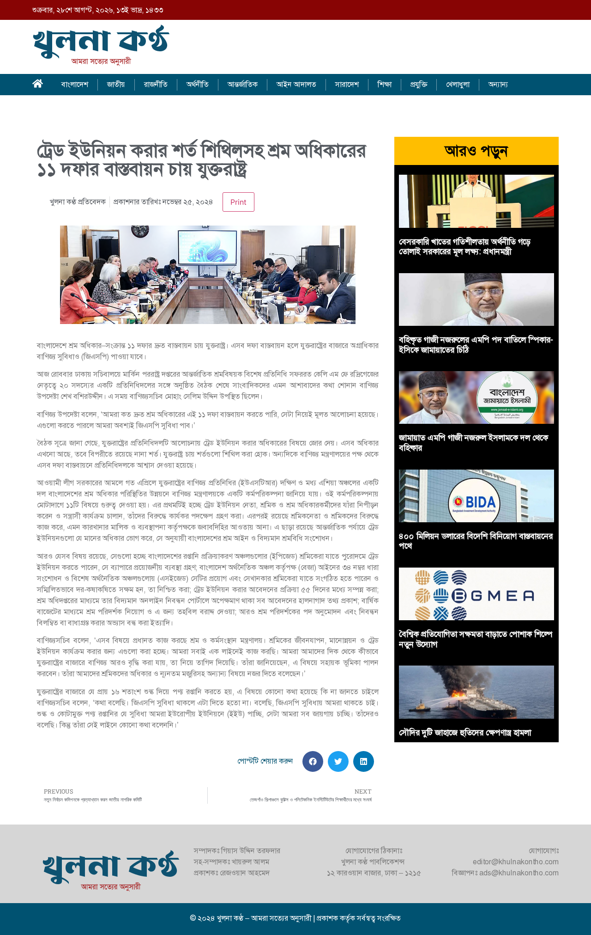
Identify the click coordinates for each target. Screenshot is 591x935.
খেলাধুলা (458, 84)
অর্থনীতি (198, 84)
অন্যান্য (498, 84)
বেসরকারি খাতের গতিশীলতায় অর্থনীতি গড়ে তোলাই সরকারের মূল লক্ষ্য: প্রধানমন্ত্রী (465, 246)
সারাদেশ (347, 84)
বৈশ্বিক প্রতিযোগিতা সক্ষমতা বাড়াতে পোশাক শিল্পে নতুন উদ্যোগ (475, 639)
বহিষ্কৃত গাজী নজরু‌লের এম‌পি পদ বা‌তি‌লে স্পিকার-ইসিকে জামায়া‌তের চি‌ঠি (476, 344)
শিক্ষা (385, 84)
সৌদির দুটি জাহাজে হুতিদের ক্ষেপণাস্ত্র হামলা (465, 732)
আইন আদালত (296, 84)
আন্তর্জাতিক (243, 84)
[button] (312, 761)
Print (238, 202)
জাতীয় (116, 84)
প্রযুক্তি (418, 84)
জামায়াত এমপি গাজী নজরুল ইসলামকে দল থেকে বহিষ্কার (473, 442)
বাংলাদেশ (74, 84)
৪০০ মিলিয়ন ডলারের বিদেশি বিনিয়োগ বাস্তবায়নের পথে (476, 541)
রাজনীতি (156, 84)
